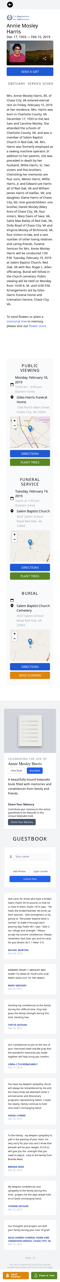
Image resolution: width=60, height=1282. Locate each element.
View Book (16, 770)
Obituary (16, 84)
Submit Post (30, 878)
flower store (37, 326)
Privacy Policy (20, 1267)
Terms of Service (39, 1267)
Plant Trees (30, 462)
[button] (30, 428)
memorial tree (17, 321)
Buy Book (35, 770)
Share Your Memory (22, 822)
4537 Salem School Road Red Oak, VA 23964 (30, 521)
